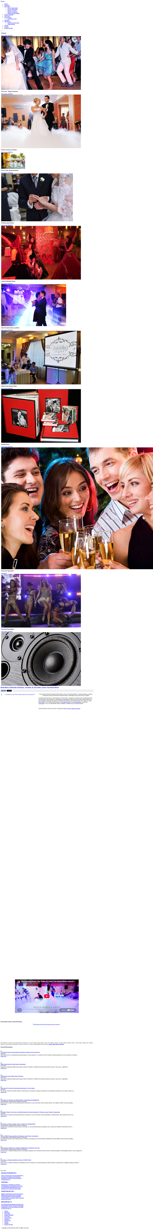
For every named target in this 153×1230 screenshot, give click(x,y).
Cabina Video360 (8, 14)
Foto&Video (41, 703)
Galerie (6, 25)
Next (4, 1170)
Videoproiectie (11, 24)
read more (4, 573)
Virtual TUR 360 (8, 28)
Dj (60, 702)
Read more (3, 1056)
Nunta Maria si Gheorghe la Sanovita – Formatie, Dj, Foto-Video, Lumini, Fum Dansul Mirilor (30, 687)
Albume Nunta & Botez (14, 13)
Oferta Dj (6, 5)
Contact (6, 27)
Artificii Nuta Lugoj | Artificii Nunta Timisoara (12, 1076)
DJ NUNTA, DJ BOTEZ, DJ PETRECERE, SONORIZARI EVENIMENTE (20, 1100)
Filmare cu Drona (12, 10)
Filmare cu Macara (12, 12)
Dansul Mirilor (77, 702)
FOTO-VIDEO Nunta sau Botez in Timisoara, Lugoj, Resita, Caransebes (19, 1136)
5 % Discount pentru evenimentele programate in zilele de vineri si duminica (20, 1052)
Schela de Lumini (12, 18)
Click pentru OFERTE (7, 35)
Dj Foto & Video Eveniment (73, 708)
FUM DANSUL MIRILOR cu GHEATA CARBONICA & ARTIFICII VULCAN (20, 1148)
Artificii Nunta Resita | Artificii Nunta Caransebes (13, 1064)
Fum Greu (7, 16)
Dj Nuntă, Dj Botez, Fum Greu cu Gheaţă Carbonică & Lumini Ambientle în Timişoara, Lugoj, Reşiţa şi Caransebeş (30, 1112)
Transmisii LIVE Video (13, 23)
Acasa (6, 4)
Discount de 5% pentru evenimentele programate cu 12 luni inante (18, 1088)
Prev (2, 1170)
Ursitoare (6, 20)
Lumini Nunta (7, 17)
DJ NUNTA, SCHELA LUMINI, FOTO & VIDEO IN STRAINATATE (18, 1124)
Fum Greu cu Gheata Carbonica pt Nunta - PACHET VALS (16, 1160)
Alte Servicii (7, 21)
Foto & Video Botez (13, 9)
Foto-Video (7, 6)
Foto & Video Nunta (13, 8)
